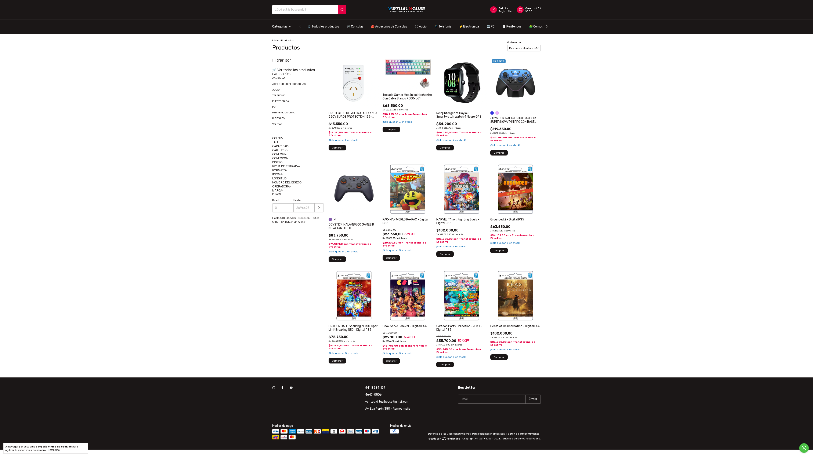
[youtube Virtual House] (291, 388)
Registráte (505, 11)
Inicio (275, 40)
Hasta (297, 200)
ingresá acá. (497, 433)
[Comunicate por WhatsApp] (804, 448)
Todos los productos (323, 26)
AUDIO (276, 89)
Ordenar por (514, 42)
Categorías (279, 26)
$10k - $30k (297, 218)
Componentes (541, 26)
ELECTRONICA (280, 101)
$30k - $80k (311, 218)
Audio (421, 26)
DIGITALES (278, 118)
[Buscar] (342, 9)
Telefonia (442, 26)
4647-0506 (373, 394)
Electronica (469, 26)
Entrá (502, 8)
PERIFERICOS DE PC (284, 112)
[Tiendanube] (444, 439)
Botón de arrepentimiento (523, 433)
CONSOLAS (279, 78)
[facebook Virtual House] (282, 388)
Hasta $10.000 (281, 218)
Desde (276, 200)
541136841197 (375, 388)
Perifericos (511, 26)
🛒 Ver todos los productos (293, 70)
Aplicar (319, 207)
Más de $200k (297, 222)
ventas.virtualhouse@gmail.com (387, 401)
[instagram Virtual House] (273, 388)
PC (491, 26)
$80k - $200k (280, 222)
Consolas (355, 26)
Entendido (54, 450)
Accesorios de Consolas (389, 26)
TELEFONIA (278, 95)
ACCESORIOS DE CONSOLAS (289, 84)
